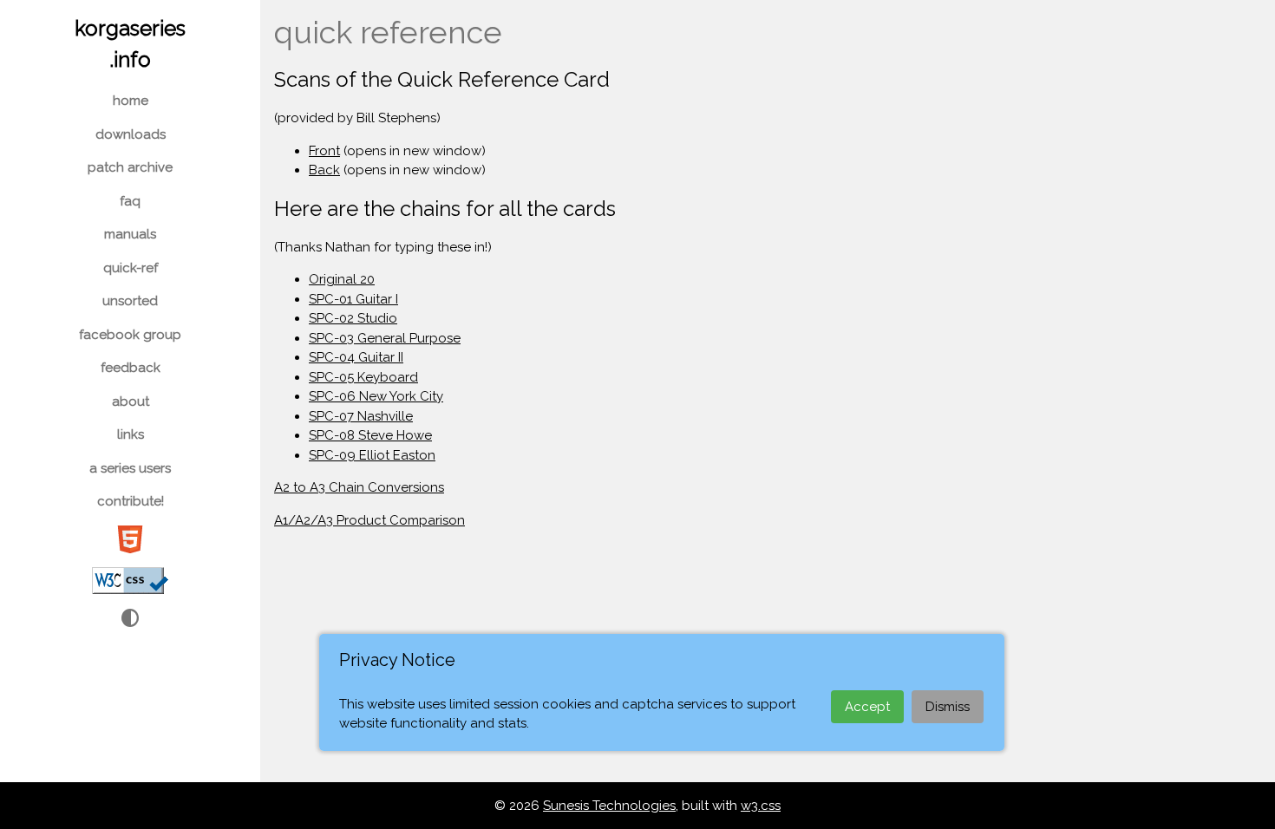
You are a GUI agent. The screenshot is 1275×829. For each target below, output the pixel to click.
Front (324, 151)
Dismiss (947, 707)
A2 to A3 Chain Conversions (359, 487)
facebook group (130, 335)
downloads (130, 134)
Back (324, 170)
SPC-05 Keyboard (363, 377)
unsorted (130, 301)
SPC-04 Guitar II (356, 357)
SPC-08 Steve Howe (370, 435)
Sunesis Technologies (609, 805)
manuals (130, 234)
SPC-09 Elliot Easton (372, 455)
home (130, 100)
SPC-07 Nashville (361, 416)
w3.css (761, 805)
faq (130, 201)
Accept (867, 707)
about (130, 401)
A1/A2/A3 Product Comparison (369, 520)
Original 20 (342, 279)
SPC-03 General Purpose (385, 338)
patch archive (130, 167)
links (130, 434)
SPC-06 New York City (376, 396)
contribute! (130, 501)
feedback (130, 367)
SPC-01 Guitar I (353, 299)
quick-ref (130, 268)
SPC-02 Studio (353, 318)
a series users (130, 468)
